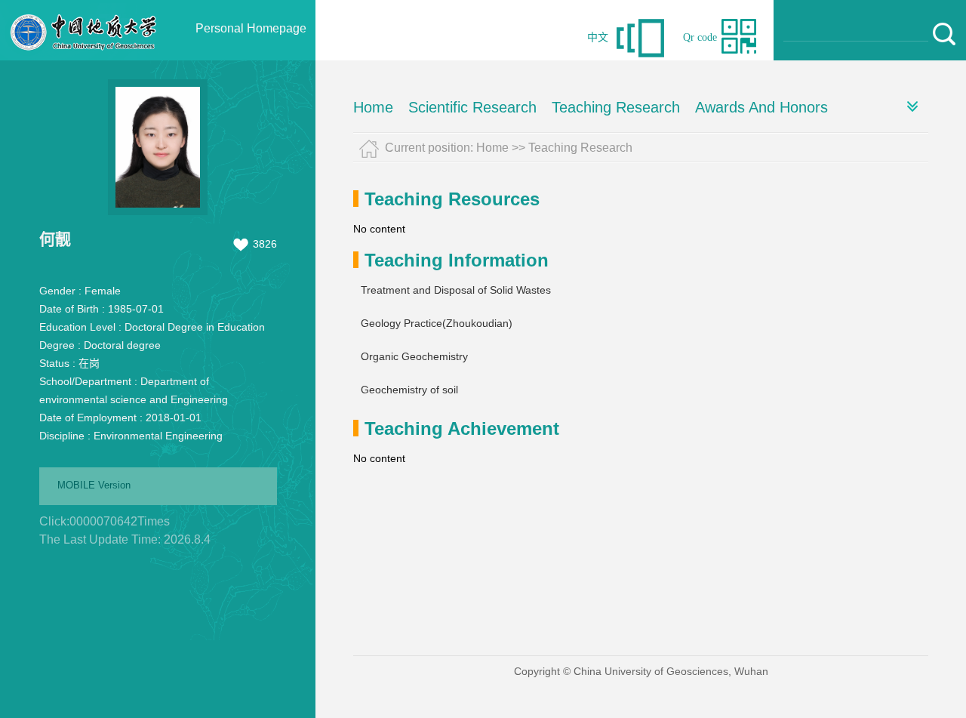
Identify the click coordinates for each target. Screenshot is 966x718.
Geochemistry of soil (409, 390)
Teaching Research (616, 107)
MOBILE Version (94, 485)
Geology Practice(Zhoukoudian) (436, 323)
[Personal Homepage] (84, 57)
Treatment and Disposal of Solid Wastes (456, 290)
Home (373, 107)
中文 (597, 37)
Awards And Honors (761, 107)
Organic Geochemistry (414, 356)
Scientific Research (472, 107)
